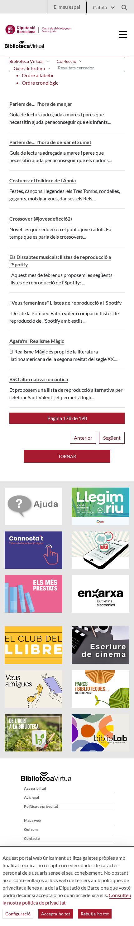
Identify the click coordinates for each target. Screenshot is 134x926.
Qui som (31, 829)
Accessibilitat (35, 788)
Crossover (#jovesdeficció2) (40, 219)
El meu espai (67, 7)
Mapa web (32, 820)
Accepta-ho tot (55, 913)
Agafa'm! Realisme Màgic (36, 341)
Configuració (18, 913)
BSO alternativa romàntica (38, 379)
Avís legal (31, 797)
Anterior (83, 438)
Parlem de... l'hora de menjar (40, 104)
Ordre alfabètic (38, 75)
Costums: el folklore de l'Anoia (42, 180)
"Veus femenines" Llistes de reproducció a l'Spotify (65, 303)
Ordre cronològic (40, 83)
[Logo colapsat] (123, 35)
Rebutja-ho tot (95, 913)
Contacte (32, 838)
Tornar (67, 456)
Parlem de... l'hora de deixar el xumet (50, 142)
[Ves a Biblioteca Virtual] (38, 28)
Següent (112, 438)
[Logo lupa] (122, 6)
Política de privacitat (41, 806)
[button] (67, 418)
